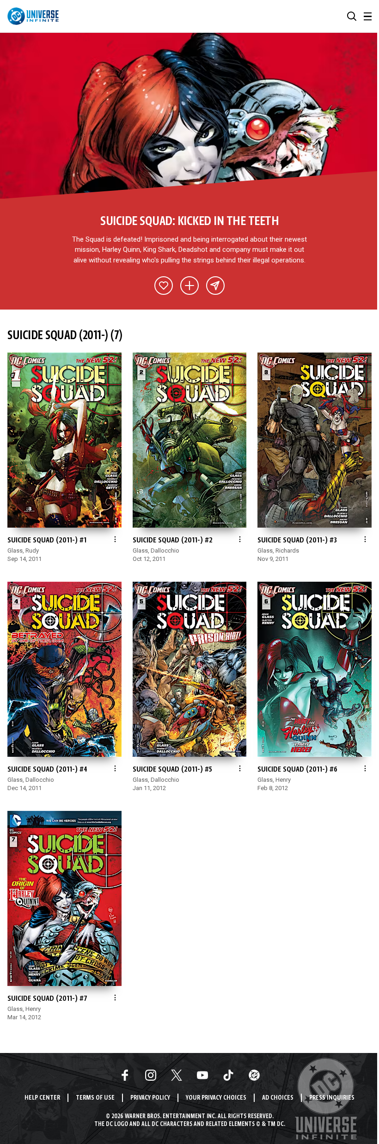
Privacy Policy (150, 1098)
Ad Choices (277, 1098)
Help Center (42, 1098)
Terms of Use (95, 1098)
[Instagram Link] (150, 1075)
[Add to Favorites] (163, 285)
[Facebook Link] (124, 1075)
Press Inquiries (332, 1098)
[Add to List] (189, 285)
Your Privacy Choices (216, 1098)
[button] (351, 16)
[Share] (215, 285)
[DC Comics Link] (254, 1075)
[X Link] (176, 1075)
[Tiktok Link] (228, 1075)
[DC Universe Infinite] (33, 16)
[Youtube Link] (202, 1075)
